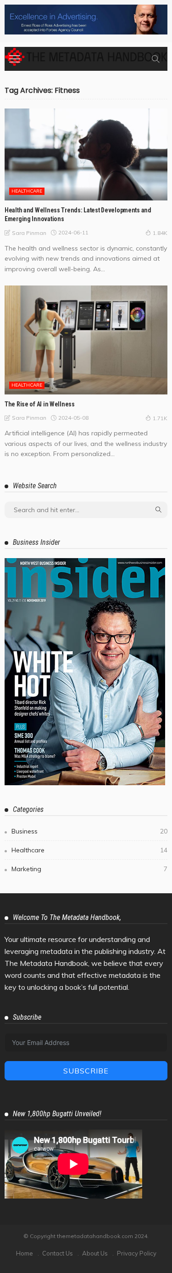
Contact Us (57, 1253)
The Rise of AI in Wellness (40, 404)
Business (89, 831)
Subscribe (86, 1070)
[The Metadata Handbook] (86, 56)
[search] (155, 59)
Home (24, 1253)
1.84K (160, 232)
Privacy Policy (136, 1253)
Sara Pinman (29, 232)
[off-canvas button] (14, 58)
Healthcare (26, 191)
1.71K (160, 418)
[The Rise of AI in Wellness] (86, 339)
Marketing (89, 869)
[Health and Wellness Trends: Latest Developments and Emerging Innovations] (86, 154)
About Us (95, 1253)
